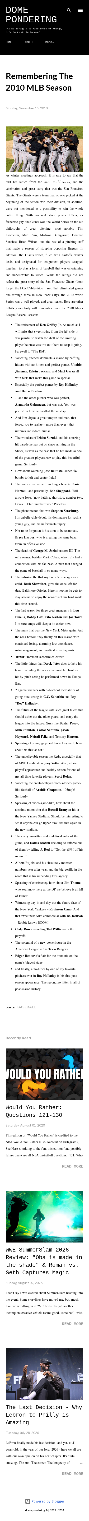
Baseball (26, 1007)
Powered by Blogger (47, 1501)
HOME (9, 42)
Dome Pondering (31, 15)
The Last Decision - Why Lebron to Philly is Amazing (44, 1415)
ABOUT (29, 42)
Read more (72, 1166)
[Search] (69, 8)
